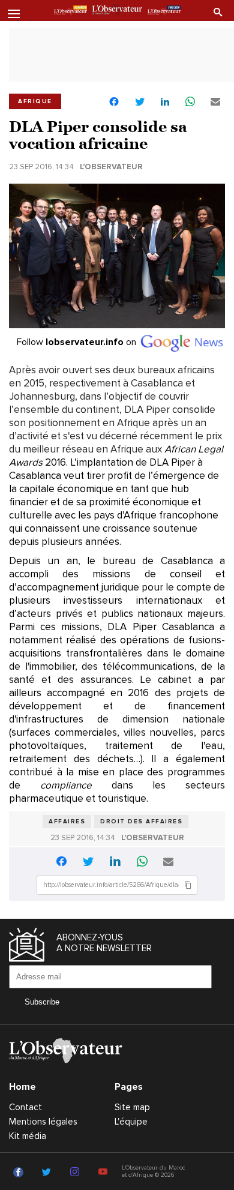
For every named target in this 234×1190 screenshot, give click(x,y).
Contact (25, 1107)
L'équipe (131, 1121)
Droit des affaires (141, 821)
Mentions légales (43, 1121)
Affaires (67, 821)
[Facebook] (20, 1172)
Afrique (35, 101)
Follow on (78, 342)
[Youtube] (105, 1172)
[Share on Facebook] (114, 103)
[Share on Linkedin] (165, 102)
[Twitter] (48, 1172)
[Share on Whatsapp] (190, 102)
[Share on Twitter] (140, 102)
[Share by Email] (215, 102)
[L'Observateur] (70, 11)
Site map (132, 1107)
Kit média (27, 1136)
